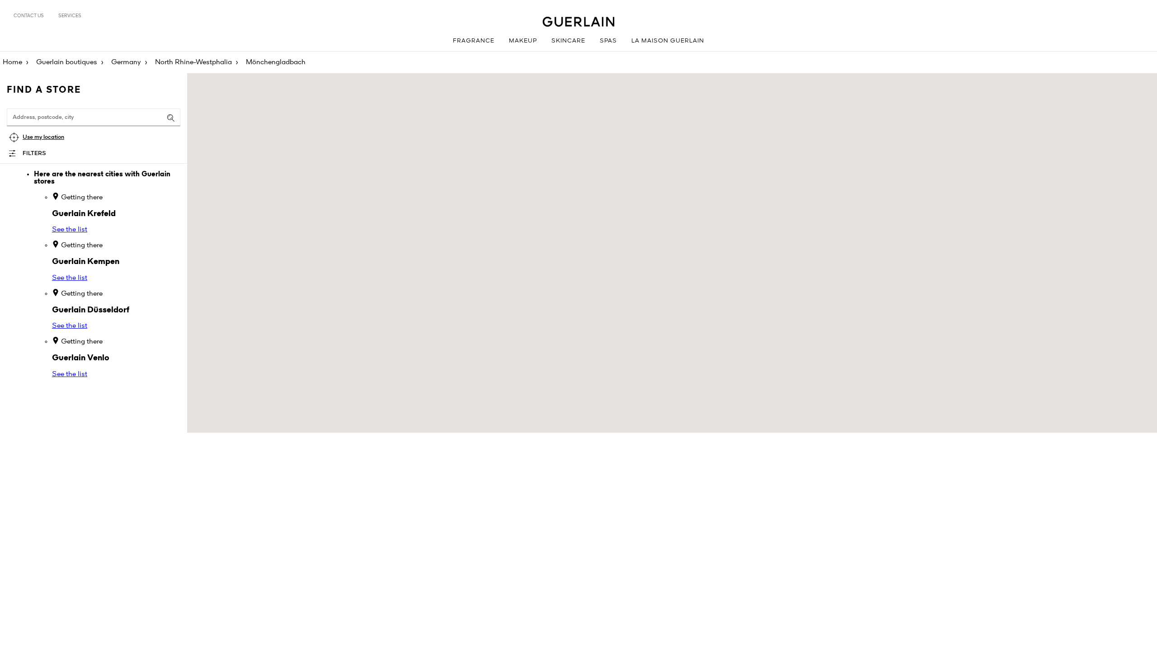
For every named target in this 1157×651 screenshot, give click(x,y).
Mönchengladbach (276, 62)
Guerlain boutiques (66, 62)
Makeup (523, 41)
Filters (34, 153)
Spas (608, 41)
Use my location (43, 137)
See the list (69, 229)
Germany (126, 62)
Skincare (568, 41)
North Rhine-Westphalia (193, 62)
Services (69, 16)
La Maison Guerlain (667, 41)
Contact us (29, 16)
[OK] (171, 118)
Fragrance (473, 41)
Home (12, 62)
